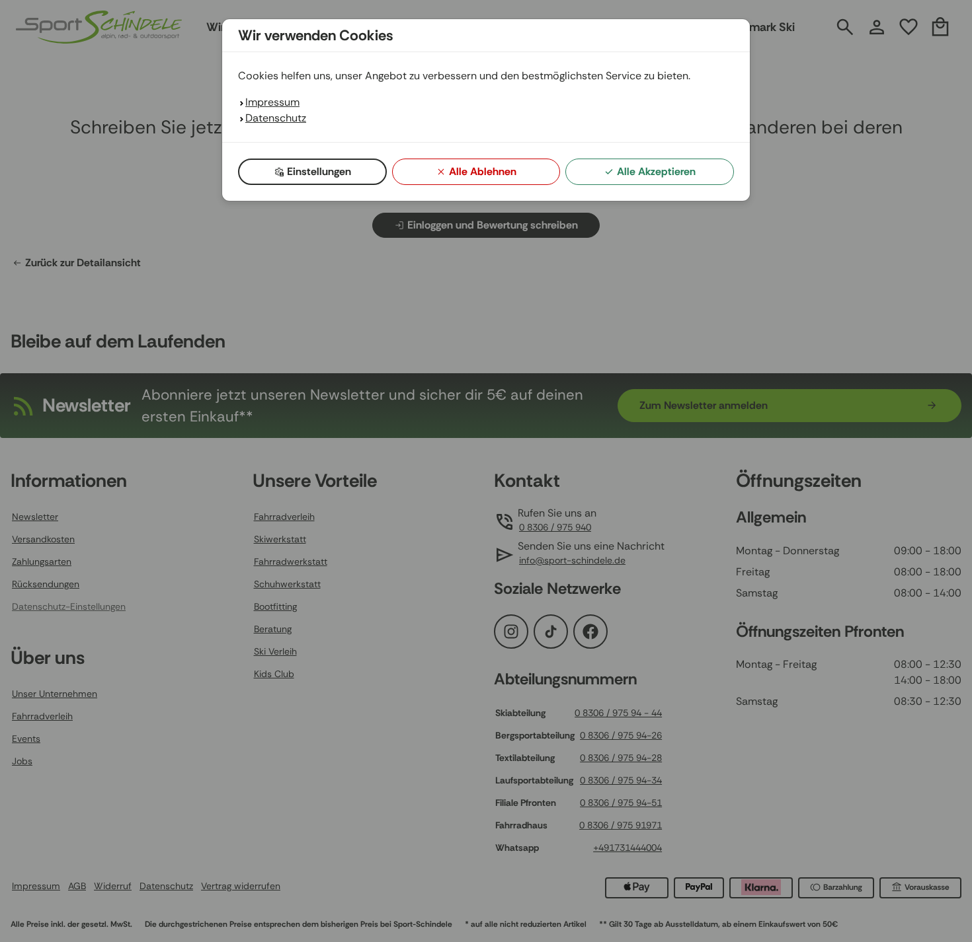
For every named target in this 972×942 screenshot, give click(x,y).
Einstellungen (319, 171)
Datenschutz (275, 118)
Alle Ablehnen (482, 171)
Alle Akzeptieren (656, 171)
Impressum (272, 102)
